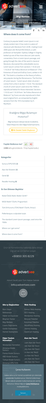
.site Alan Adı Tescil (32, 362)
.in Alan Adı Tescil (31, 352)
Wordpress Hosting (32, 316)
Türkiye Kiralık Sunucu (11, 360)
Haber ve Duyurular (10, 316)
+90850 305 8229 (23, 256)
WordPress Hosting (32, 325)
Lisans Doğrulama (10, 325)
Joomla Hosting (30, 329)
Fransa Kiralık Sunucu (11, 353)
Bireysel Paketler (31, 319)
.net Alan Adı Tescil (31, 346)
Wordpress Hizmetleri (11, 345)
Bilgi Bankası (23, 19)
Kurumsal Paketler (31, 322)
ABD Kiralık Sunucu (10, 357)
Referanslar (7, 313)
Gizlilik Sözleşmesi (10, 329)
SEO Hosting (29, 313)
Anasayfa (13, 19)
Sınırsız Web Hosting (32, 309)
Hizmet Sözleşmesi (10, 332)
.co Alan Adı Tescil (31, 356)
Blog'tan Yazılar (9, 319)
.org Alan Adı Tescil (31, 349)
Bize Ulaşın (7, 309)
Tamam (23, 393)
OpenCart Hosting (31, 332)
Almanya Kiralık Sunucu (9, 349)
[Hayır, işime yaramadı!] (31, 144)
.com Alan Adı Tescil (32, 343)
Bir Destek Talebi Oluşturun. (24, 130)
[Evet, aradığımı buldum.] (26, 144)
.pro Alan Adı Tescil (31, 359)
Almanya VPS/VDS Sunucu (10, 364)
